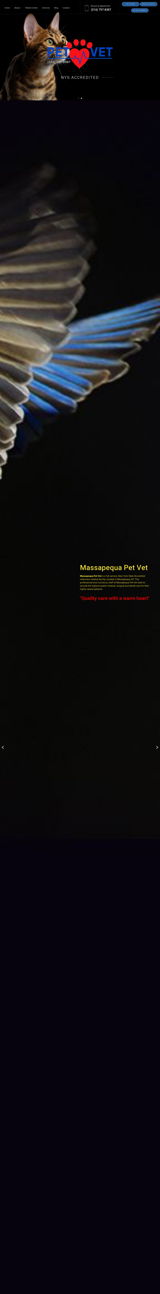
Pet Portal (130, 4)
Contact (66, 7)
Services (46, 7)
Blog (56, 7)
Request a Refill (148, 4)
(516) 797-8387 (101, 10)
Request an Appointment (100, 6)
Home (7, 7)
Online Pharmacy (140, 10)
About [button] (17, 7)
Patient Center (31, 7)
